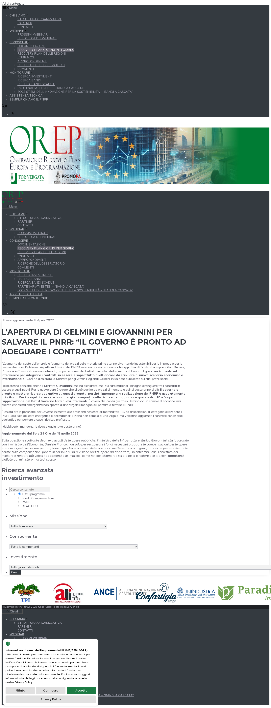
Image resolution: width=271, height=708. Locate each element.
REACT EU (30, 506)
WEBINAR (17, 31)
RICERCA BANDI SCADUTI (36, 84)
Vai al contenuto (13, 3)
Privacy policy (10, 606)
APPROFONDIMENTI (32, 61)
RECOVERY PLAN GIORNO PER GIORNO (45, 50)
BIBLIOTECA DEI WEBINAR (37, 38)
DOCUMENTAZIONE (31, 46)
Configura (50, 691)
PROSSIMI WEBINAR (32, 34)
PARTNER (24, 23)
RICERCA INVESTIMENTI (35, 76)
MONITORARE (20, 72)
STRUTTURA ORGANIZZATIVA (39, 19)
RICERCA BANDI (29, 80)
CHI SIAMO (17, 15)
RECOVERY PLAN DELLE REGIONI (41, 53)
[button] (5, 106)
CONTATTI (25, 27)
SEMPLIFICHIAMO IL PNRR (29, 99)
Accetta (81, 691)
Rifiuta (20, 691)
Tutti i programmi (33, 494)
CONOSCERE (19, 42)
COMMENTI (25, 69)
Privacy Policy (51, 699)
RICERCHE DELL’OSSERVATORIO (41, 65)
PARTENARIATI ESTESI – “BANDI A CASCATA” (51, 88)
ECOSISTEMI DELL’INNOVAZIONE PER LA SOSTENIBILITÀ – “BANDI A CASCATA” (75, 92)
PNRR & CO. (26, 57)
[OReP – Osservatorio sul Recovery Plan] (12, 202)
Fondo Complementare (38, 498)
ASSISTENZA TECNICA (26, 95)
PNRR (26, 502)
